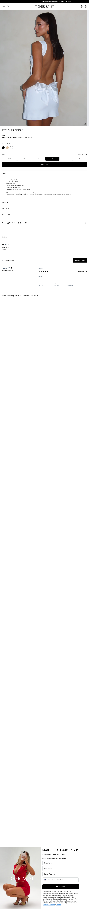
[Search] (8, 6)
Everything (10, 296)
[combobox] (46, 880)
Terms (58, 905)
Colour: (6, 144)
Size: (4, 154)
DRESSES (18, 296)
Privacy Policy (49, 905)
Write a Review (8, 260)
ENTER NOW (60, 887)
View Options (28, 137)
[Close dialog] (77, 850)
